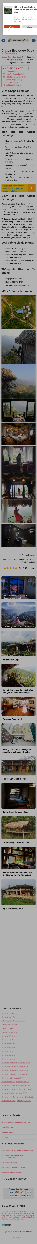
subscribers (12, 31)
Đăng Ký (12, 27)
